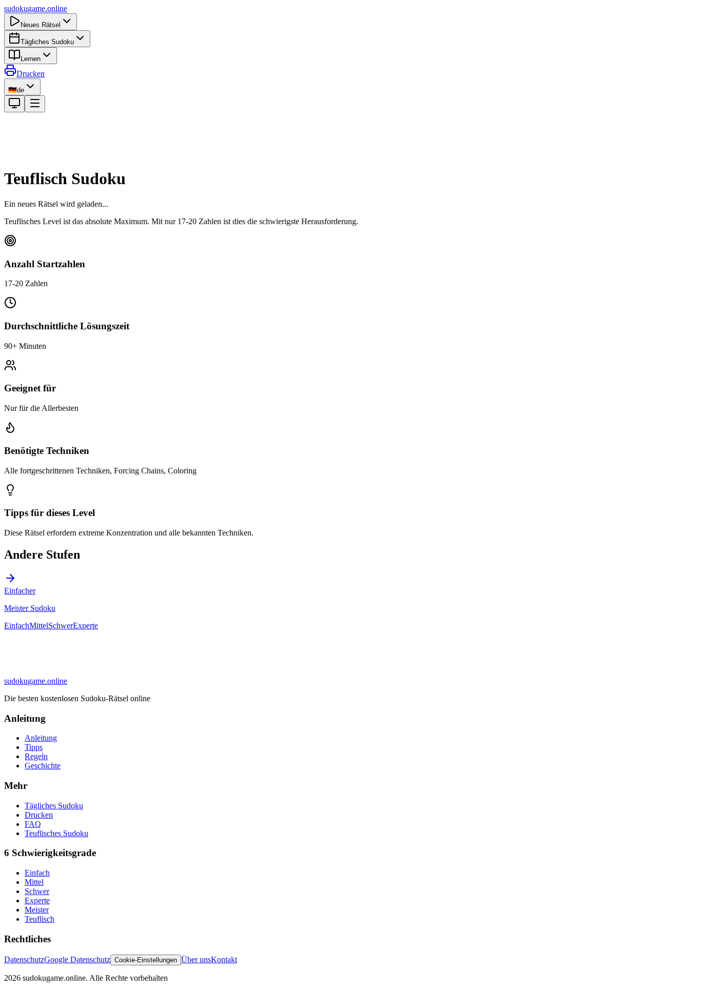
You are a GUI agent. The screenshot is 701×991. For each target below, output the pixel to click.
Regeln (36, 756)
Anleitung (41, 738)
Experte (85, 625)
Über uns (196, 959)
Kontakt (224, 959)
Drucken (30, 73)
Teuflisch (39, 919)
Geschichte (43, 765)
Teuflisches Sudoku (56, 833)
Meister (37, 909)
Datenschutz (24, 959)
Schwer (60, 625)
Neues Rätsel (41, 25)
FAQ (33, 824)
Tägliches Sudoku (47, 42)
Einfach (16, 625)
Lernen (31, 59)
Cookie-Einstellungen (145, 960)
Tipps (34, 747)
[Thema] (14, 103)
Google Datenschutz (77, 959)
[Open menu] (35, 103)
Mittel (38, 625)
